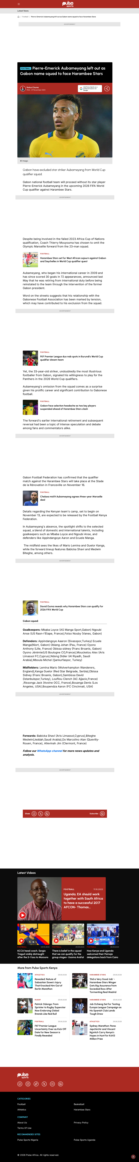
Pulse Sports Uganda (84, 1140)
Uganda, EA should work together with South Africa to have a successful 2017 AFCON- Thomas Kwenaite (83, 900)
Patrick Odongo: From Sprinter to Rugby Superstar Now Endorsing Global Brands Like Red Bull (50, 1009)
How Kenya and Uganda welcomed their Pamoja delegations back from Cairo (102, 954)
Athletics (40, 975)
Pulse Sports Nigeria (27, 1140)
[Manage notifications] (133, 1157)
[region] (69, 942)
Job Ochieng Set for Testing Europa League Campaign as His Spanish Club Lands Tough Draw (105, 1009)
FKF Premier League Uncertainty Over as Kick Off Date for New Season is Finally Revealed (50, 1030)
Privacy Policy (81, 1122)
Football (25, 17)
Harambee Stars (98, 975)
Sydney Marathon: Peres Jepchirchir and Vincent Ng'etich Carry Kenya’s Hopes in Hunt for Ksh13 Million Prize (103, 1032)
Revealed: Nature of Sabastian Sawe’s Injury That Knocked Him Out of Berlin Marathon (48, 984)
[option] (33, 943)
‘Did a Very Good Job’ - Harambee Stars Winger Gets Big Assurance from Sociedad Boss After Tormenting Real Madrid (103, 986)
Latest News (23, 11)
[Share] (107, 88)
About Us (22, 1122)
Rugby (38, 1000)
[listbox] (69, 942)
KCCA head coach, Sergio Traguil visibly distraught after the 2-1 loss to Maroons (32, 954)
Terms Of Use (24, 1128)
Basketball (79, 1104)
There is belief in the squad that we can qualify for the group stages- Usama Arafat (68, 954)
